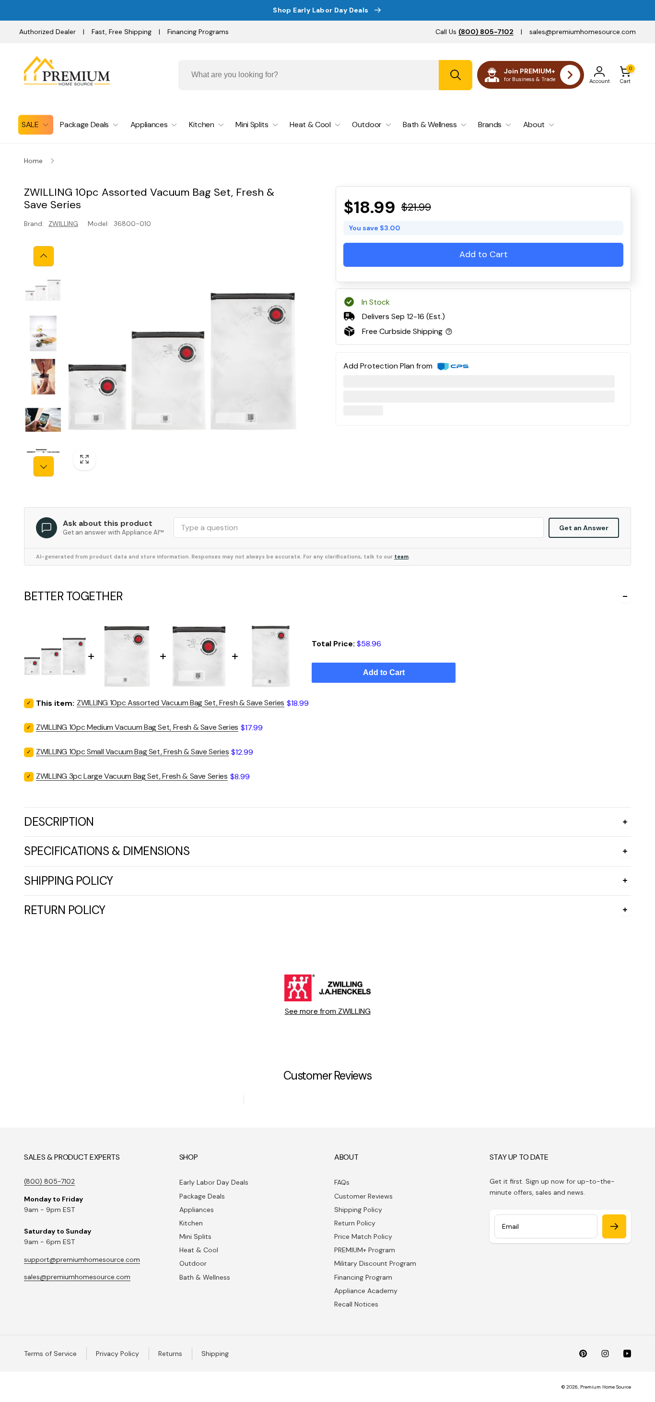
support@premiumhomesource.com (82, 1259)
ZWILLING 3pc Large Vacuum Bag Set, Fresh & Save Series (132, 776)
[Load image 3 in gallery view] (43, 376)
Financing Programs (198, 31)
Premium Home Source (605, 1387)
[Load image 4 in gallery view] (43, 420)
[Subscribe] (614, 1226)
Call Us (474, 31)
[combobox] (325, 75)
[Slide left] (44, 256)
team (401, 556)
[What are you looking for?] (455, 75)
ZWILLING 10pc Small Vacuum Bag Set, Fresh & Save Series (132, 752)
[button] (625, 75)
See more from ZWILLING (328, 1011)
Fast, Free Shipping (122, 31)
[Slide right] (44, 466)
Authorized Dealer (47, 31)
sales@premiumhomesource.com (582, 31)
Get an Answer (583, 527)
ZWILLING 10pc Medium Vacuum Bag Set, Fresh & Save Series (137, 727)
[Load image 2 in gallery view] (43, 333)
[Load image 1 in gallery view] (43, 290)
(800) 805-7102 (49, 1181)
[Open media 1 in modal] (182, 361)
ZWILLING (63, 223)
